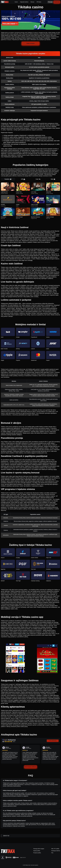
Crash (37, 179)
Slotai (52, 179)
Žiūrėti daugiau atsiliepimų (30, 766)
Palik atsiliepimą (52, 740)
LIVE (22, 179)
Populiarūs (7, 179)
